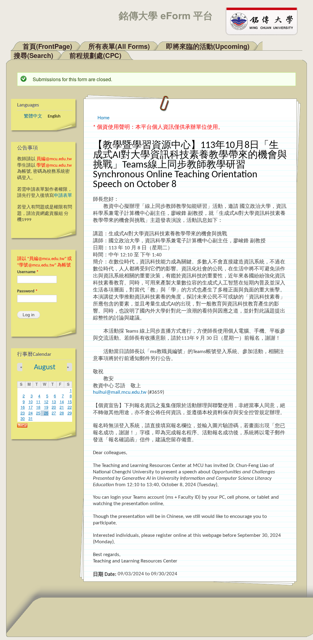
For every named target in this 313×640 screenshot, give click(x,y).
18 (38, 407)
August (44, 367)
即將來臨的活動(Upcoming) (207, 46)
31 (30, 418)
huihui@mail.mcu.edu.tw (119, 392)
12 (46, 401)
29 (70, 413)
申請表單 (63, 195)
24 (30, 413)
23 (22, 413)
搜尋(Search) (33, 55)
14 (62, 401)
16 (22, 407)
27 (54, 413)
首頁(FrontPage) (47, 46)
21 (62, 407)
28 (62, 413)
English (54, 116)
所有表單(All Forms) (119, 46)
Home (103, 117)
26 (46, 413)
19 (46, 407)
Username (28, 272)
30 (22, 418)
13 (54, 401)
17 (30, 407)
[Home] (264, 21)
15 (70, 401)
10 (30, 401)
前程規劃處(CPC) (95, 55)
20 (54, 407)
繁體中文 (33, 116)
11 (38, 401)
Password (27, 291)
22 (70, 407)
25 (38, 413)
